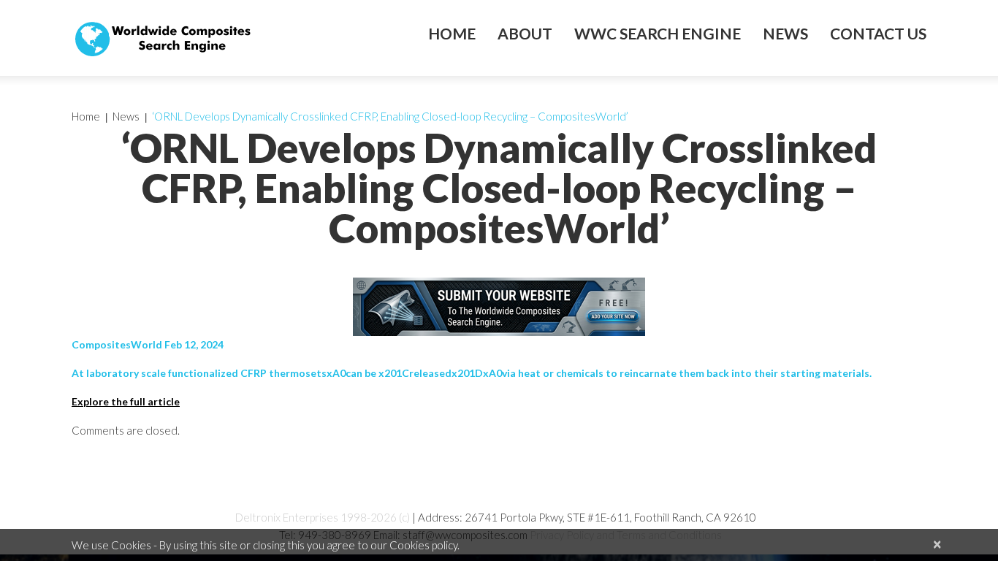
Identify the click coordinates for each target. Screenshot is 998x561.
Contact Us (878, 33)
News (785, 33)
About (525, 33)
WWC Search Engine (657, 33)
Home (452, 33)
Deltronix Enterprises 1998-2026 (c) (322, 517)
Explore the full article (126, 401)
